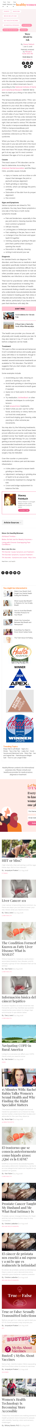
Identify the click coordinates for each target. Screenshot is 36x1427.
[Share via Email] (29, 66)
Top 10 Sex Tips (14, 751)
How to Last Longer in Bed (17, 758)
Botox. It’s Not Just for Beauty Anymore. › (17, 539)
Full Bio (22, 510)
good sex (16, 11)
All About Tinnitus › (9, 536)
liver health (7, 915)
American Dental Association (13, 168)
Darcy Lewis (9, 913)
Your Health (27, 57)
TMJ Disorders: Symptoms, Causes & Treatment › (17, 555)
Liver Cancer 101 (14, 900)
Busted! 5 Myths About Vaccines (18, 1357)
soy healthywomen (11, 20)
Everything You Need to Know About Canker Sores (23, 631)
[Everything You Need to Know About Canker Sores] (7, 632)
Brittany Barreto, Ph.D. (12, 1425)
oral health (27, 59)
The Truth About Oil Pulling (23, 638)
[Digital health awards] (19, 654)
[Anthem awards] (20, 701)
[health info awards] (20, 728)
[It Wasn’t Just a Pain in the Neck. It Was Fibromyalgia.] (8, 325)
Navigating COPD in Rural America (16, 1047)
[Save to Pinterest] (31, 63)
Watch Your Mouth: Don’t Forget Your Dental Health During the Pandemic (23, 593)
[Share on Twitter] (27, 63)
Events (6, 11)
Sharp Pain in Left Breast (11, 749)
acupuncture (15, 406)
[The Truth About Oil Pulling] (7, 640)
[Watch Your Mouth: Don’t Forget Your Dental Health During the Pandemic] (7, 593)
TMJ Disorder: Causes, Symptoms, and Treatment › (18, 552)
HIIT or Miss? (12, 860)
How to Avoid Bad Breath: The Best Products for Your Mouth (23, 613)
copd (4, 1062)
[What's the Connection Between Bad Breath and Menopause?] (7, 622)
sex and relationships (10, 1226)
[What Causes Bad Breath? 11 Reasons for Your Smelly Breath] (7, 603)
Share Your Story (10, 30)
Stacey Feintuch (28, 44)
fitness (5, 873)
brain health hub (10, 16)
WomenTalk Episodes (11, 25)
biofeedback (23, 398)
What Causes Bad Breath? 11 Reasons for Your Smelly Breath (23, 603)
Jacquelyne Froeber (11, 870)
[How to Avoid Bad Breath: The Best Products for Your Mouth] (7, 613)
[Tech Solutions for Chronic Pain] (8, 316)
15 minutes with (8, 1122)
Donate (23, 30)
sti (3, 1328)
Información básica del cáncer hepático (19, 999)
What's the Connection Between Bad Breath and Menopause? (22, 622)
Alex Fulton (8, 969)
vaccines (5, 1372)
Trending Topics (10, 746)
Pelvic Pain (28, 753)
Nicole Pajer (9, 1119)
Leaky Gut (25, 751)
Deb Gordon (9, 1059)
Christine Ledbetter (11, 1224)
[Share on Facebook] (23, 63)
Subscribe (26, 25)
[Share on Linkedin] (25, 66)
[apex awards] (19, 676)
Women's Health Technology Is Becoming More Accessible (14, 1405)
